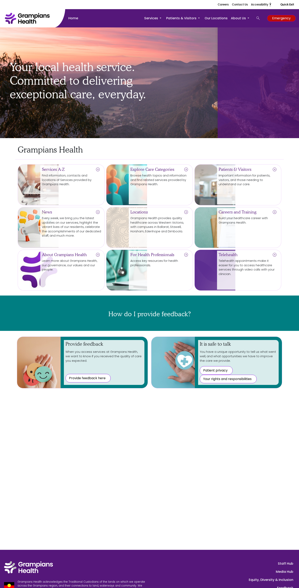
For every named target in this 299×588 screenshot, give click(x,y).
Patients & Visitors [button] (181, 18)
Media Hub (284, 571)
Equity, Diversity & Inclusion (271, 579)
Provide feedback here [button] (87, 378)
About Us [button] (239, 18)
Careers (223, 4)
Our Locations (216, 18)
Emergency (281, 18)
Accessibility (261, 4)
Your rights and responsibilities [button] (227, 379)
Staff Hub (285, 563)
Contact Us (240, 4)
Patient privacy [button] (215, 370)
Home (73, 18)
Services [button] (151, 18)
